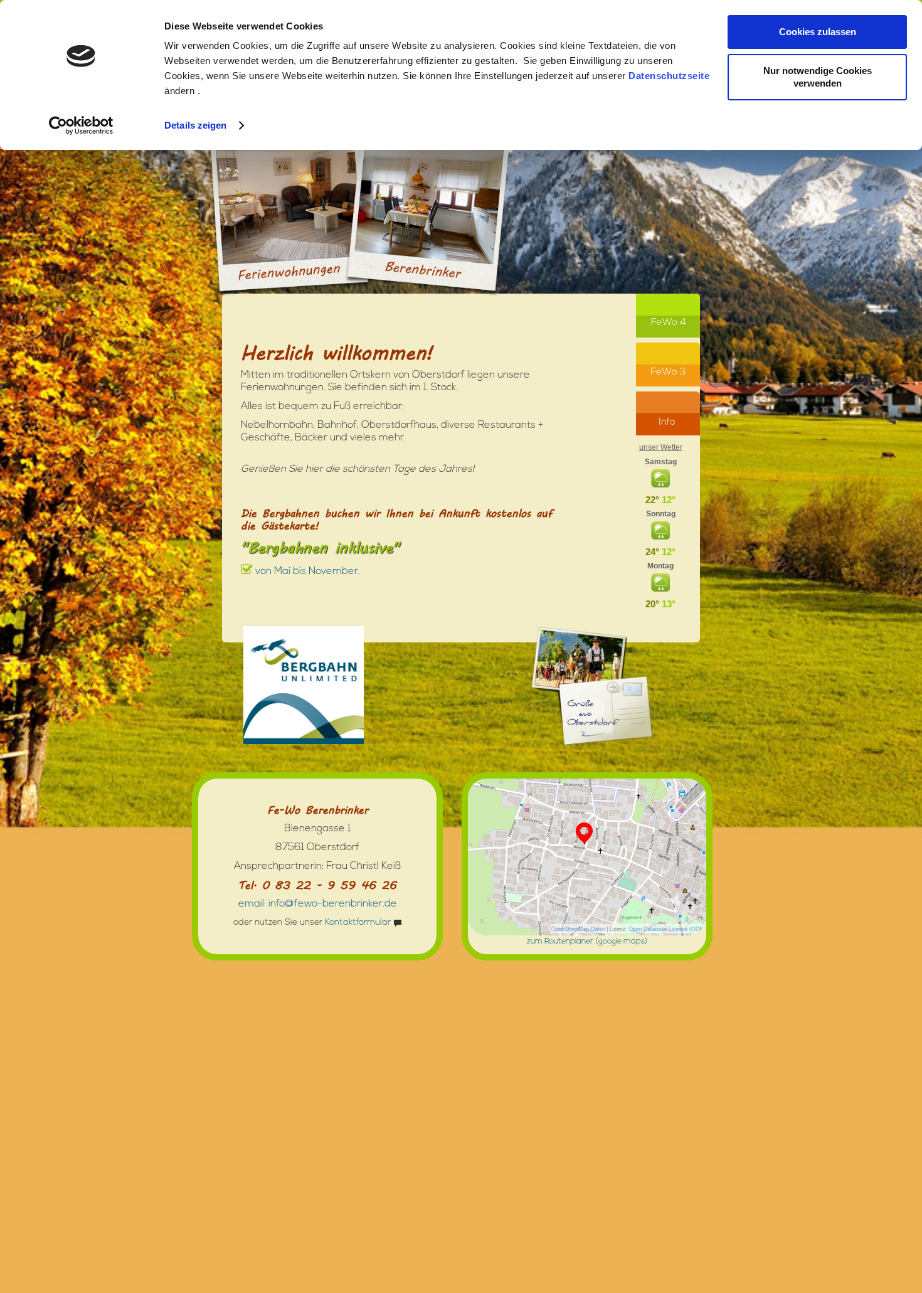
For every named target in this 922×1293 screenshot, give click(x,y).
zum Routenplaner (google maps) (587, 941)
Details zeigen (195, 125)
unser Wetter (660, 447)
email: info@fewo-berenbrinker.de (317, 904)
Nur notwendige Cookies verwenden (817, 76)
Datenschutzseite (668, 75)
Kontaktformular (358, 922)
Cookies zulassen (817, 31)
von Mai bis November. (306, 572)
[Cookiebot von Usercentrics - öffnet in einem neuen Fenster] (81, 125)
